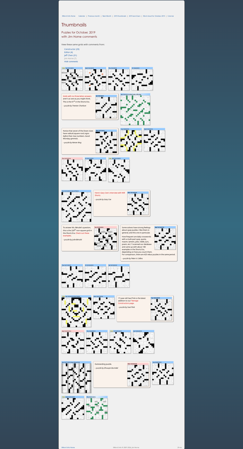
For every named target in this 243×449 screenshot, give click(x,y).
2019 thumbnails (120, 16)
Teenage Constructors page (128, 301)
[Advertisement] (112, 6)
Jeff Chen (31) (70, 55)
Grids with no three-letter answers (77, 96)
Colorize (171, 16)
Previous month (94, 16)
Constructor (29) (71, 49)
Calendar (81, 16)
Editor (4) (68, 52)
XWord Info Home (68, 16)
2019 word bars (134, 16)
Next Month (107, 16)
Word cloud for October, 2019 (154, 16)
